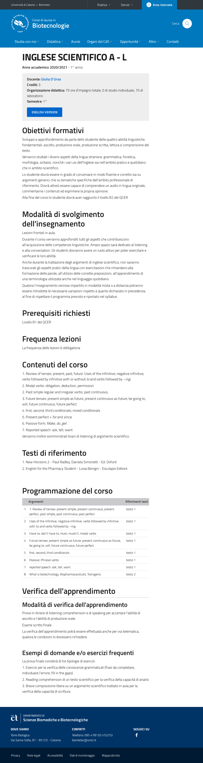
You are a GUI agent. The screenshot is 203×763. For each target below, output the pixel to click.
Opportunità (129, 41)
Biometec (44, 5)
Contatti (173, 41)
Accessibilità (55, 755)
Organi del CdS (98, 41)
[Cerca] (187, 23)
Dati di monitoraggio (82, 755)
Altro (152, 41)
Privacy (15, 755)
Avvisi (75, 41)
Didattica (53, 41)
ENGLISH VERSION (44, 112)
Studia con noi (25, 41)
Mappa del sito (111, 755)
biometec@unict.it (84, 740)
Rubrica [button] (102, 4)
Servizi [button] (125, 4)
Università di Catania (23, 5)
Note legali (33, 755)
